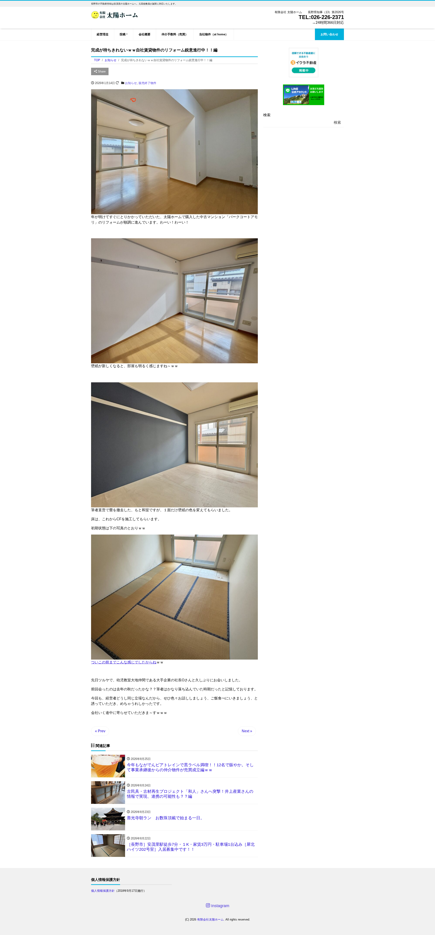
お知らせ (131, 83)
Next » (247, 731)
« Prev (100, 731)
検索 (267, 115)
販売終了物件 (147, 83)
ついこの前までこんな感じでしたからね (123, 662)
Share (101, 71)
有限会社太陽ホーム (210, 919)
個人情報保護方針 (103, 890)
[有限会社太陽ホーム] (114, 14)
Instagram (219, 906)
